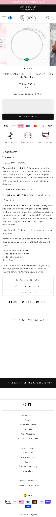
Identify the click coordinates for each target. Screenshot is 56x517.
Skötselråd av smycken (28, 286)
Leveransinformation (28, 280)
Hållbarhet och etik (28, 424)
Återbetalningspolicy (28, 466)
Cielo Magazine (28, 434)
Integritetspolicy (28, 457)
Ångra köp (28, 471)
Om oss (28, 420)
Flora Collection (9, 230)
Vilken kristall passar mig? (28, 485)
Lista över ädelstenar (28, 481)
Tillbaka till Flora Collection (30, 383)
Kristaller (28, 429)
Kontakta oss (28, 415)
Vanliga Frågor (28, 448)
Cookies (27, 462)
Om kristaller (28, 292)
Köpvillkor (28, 452)
